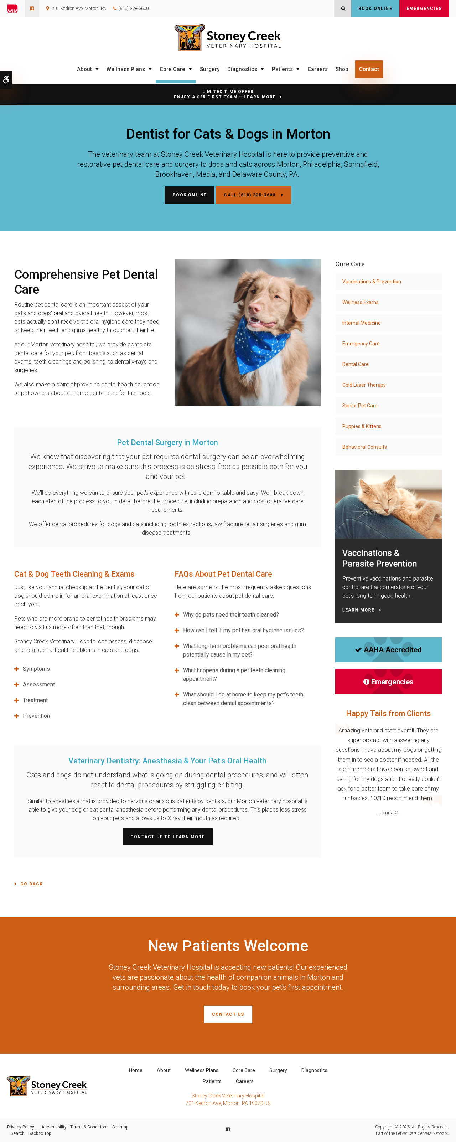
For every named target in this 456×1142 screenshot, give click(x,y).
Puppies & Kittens (362, 426)
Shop (342, 69)
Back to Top (39, 1133)
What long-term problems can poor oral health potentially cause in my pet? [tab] (239, 650)
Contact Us (228, 1014)
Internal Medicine (361, 323)
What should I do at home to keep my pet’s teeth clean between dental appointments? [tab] (243, 698)
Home (135, 1070)
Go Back (31, 883)
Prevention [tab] (36, 716)
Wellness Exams (360, 302)
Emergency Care (361, 343)
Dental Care (355, 364)
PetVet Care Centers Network (422, 1133)
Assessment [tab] (39, 684)
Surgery (209, 69)
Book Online (375, 8)
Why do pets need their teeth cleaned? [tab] (231, 614)
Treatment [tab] (35, 700)
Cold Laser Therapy (364, 385)
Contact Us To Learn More (167, 836)
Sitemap (120, 1127)
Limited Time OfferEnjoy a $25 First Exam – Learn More (225, 94)
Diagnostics (242, 69)
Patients (282, 69)
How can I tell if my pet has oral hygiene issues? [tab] (243, 630)
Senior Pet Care (360, 405)
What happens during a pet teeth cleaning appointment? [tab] (234, 674)
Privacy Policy (20, 1127)
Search (18, 1133)
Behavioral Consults (364, 447)
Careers (317, 69)
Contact (369, 69)
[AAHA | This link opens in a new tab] (16, 8)
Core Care (172, 69)
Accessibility (54, 1127)
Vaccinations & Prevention (371, 281)
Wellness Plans (126, 69)
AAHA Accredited (393, 649)
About (84, 69)
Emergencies (424, 8)
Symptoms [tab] (36, 668)
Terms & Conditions (89, 1127)
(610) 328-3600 (133, 8)
